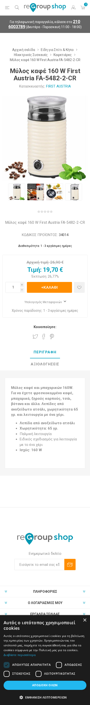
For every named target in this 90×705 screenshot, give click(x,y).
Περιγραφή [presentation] (45, 352)
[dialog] (45, 660)
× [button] (84, 620)
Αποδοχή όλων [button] (45, 685)
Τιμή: (34, 269)
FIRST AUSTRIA (58, 86)
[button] (45, 697)
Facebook (43, 336)
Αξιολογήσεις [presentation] (45, 364)
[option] (16, 191)
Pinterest (51, 336)
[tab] (45, 352)
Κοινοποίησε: (45, 327)
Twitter (35, 336)
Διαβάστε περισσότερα (20, 655)
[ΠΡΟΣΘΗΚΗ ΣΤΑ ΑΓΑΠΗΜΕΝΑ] (79, 287)
